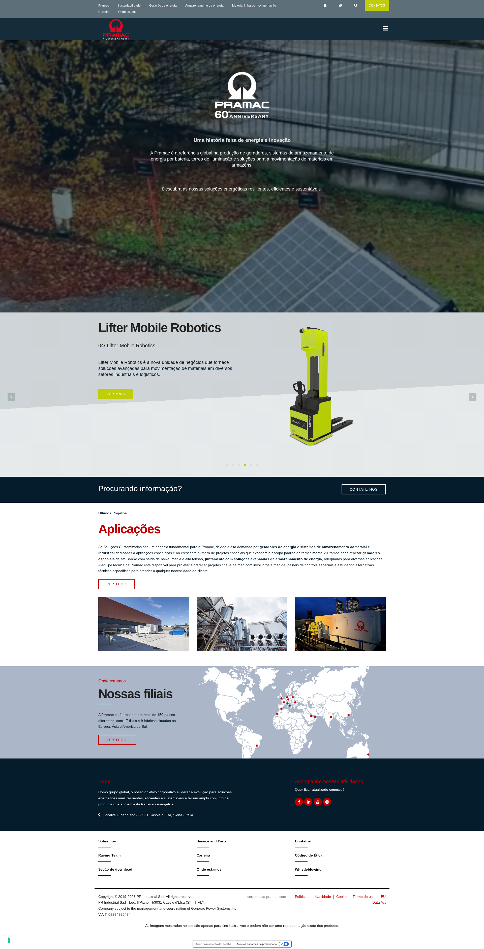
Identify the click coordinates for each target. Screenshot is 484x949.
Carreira (104, 12)
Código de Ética (308, 855)
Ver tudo (116, 584)
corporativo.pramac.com (266, 897)
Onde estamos (128, 12)
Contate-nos (364, 489)
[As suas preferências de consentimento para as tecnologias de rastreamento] (9, 940)
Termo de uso (364, 897)
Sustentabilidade (129, 5)
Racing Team (109, 855)
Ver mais (115, 385)
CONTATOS (377, 5)
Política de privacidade (313, 897)
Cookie (341, 897)
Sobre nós (107, 841)
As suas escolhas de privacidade (256, 943)
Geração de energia (163, 5)
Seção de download (115, 869)
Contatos (303, 841)
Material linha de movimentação (254, 5)
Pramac (103, 5)
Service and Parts (212, 841)
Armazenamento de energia (204, 5)
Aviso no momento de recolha (213, 943)
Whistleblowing (308, 869)
